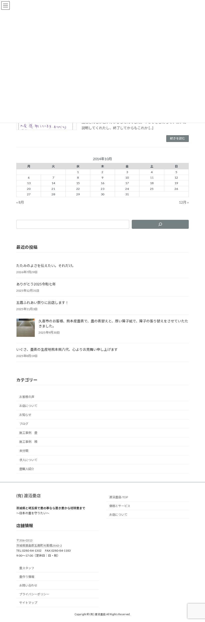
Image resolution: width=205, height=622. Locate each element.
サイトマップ (28, 603)
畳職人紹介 (26, 469)
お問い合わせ (28, 585)
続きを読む (177, 138)
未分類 (23, 451)
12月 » (184, 202)
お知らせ (25, 415)
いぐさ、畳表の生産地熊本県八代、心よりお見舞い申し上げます (67, 349)
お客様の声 (26, 397)
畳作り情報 (26, 577)
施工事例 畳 (28, 433)
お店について (28, 406)
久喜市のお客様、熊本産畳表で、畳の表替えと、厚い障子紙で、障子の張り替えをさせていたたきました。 (113, 323)
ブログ (23, 424)
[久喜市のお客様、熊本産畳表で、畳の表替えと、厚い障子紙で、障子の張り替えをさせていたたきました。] (25, 328)
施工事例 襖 (28, 442)
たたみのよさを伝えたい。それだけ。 (46, 265)
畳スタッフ (26, 568)
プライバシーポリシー (34, 594)
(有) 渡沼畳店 (28, 495)
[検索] (160, 224)
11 (152, 177)
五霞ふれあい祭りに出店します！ (42, 302)
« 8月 (20, 202)
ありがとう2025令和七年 (36, 284)
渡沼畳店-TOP (118, 497)
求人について (28, 460)
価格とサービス (119, 506)
